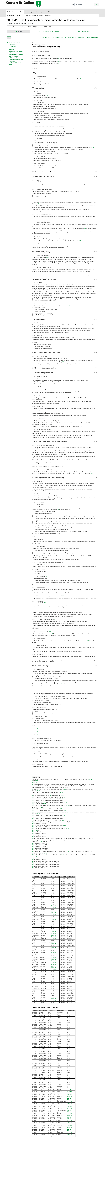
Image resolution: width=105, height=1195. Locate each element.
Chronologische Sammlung (34, 12)
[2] (58, 61)
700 (41, 807)
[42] (57, 690)
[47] (52, 740)
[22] (53, 411)
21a (39, 858)
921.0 (63, 779)
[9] (93, 147)
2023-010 (53, 906)
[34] (63, 595)
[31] (47, 576)
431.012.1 (40, 841)
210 (72, 822)
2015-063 (53, 911)
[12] (85, 228)
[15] (47, 257)
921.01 (91, 779)
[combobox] (52, 27)
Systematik (10, 15)
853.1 (65, 810)
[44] (37, 728)
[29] (42, 564)
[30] (44, 564)
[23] (87, 415)
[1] (58, 58)
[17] (64, 288)
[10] (55, 183)
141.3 (62, 794)
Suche (18, 15)
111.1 (37, 782)
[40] (88, 640)
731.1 (44, 804)
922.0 (36, 781)
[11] (38, 203)
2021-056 (53, 912)
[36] (47, 609)
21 (50, 794)
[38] (50, 631)
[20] (63, 361)
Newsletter (48, 12)
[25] (45, 426)
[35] (45, 602)
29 (36, 804)
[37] (55, 619)
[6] (80, 78)
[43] (37, 725)
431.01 (57, 840)
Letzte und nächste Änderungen (33, 15)
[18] (69, 305)
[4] (68, 64)
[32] (33, 836)
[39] (52, 633)
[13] (67, 229)
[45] (37, 731)
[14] (80, 240)
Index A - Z (48, 15)
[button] (73, 4)
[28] (58, 509)
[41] (61, 683)
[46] (37, 734)
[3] (58, 63)
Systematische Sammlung (15, 12)
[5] (32, 784)
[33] (75, 589)
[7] (47, 95)
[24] (45, 418)
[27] (92, 473)
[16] (91, 271)
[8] (53, 129)
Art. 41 (37, 810)
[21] (63, 409)
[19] (69, 360)
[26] (50, 429)
